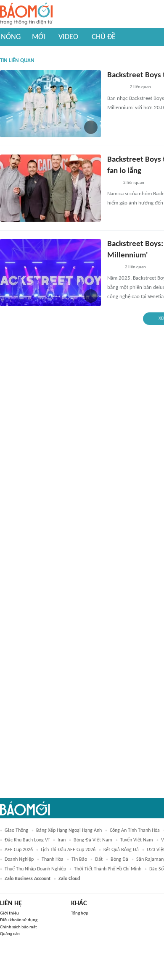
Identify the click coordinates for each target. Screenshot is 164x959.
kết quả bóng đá (121, 849)
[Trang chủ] (26, 14)
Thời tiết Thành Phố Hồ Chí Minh (107, 869)
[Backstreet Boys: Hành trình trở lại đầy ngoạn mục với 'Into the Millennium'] (50, 272)
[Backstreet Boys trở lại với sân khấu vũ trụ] (50, 103)
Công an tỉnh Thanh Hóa (135, 830)
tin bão (79, 859)
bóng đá (119, 859)
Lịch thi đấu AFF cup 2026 (68, 849)
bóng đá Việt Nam (93, 840)
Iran (62, 840)
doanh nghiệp (19, 859)
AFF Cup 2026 (19, 849)
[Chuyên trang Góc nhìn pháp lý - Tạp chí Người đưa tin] (112, 183)
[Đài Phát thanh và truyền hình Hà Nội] (116, 87)
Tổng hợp (79, 913)
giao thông (16, 830)
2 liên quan (140, 87)
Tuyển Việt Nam (136, 840)
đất (99, 859)
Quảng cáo (10, 934)
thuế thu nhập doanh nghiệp (35, 869)
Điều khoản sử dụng (18, 920)
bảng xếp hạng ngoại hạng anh (69, 830)
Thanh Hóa (52, 859)
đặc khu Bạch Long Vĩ (27, 840)
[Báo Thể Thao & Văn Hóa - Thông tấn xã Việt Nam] (113, 267)
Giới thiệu (9, 913)
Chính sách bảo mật (18, 927)
